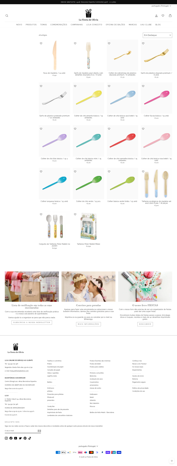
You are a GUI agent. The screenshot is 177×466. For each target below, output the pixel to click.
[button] (41, 43)
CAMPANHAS (77, 25)
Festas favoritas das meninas (100, 361)
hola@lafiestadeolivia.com (19, 371)
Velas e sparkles (53, 373)
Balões (49, 382)
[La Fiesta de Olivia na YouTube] (15, 438)
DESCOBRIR (145, 324)
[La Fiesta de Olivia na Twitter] (20, 438)
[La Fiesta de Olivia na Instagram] (6, 438)
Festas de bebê (95, 364)
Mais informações (88, 324)
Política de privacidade (140, 388)
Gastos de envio (138, 376)
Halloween (93, 394)
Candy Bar (51, 406)
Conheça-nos (137, 361)
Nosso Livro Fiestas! (139, 364)
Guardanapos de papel (55, 367)
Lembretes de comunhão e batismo (59, 415)
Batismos (93, 376)
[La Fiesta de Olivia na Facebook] (11, 438)
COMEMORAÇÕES (58, 25)
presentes (50, 400)
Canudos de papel (53, 370)
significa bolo (52, 376)
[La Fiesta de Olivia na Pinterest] (25, 438)
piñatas (49, 391)
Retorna (135, 379)
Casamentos (94, 382)
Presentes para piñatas (55, 394)
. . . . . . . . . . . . (94, 409)
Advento (93, 400)
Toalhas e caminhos (54, 361)
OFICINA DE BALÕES (115, 25)
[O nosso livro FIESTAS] (145, 286)
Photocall (50, 397)
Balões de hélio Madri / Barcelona (102, 412)
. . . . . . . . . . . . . (51, 379)
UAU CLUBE (146, 25)
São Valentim (94, 403)
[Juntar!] (39, 430)
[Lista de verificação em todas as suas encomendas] (32, 286)
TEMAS (43, 25)
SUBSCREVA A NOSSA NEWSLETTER (31, 322)
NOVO (19, 25)
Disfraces (50, 388)
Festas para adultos (97, 367)
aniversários (94, 385)
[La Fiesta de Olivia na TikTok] (29, 438)
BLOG (158, 25)
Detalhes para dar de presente (58, 409)
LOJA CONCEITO (94, 25)
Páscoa (92, 406)
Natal (92, 397)
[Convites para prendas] (89, 286)
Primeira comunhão (97, 373)
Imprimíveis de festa (54, 412)
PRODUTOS (31, 25)
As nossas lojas (137, 367)
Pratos (49, 364)
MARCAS (133, 25)
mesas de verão (95, 388)
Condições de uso (138, 391)
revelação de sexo (96, 379)
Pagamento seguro (139, 382)
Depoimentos (137, 370)
